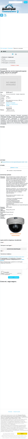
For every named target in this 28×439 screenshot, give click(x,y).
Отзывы (3, 59)
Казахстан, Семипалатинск (12, 104)
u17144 (7, 105)
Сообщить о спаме (15, 65)
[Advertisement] (14, 32)
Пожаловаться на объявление (8, 60)
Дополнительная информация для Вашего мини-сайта (12, 256)
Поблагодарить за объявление (8, 62)
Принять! (22, 433)
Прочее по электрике (10, 102)
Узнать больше (23, 437)
